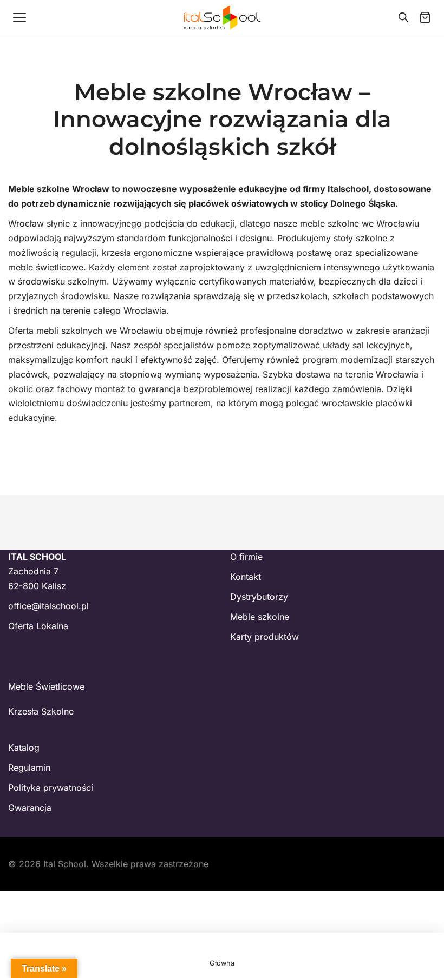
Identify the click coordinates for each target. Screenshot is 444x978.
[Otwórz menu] (19, 17)
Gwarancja (29, 807)
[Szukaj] (403, 17)
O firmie (246, 556)
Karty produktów (264, 636)
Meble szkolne (259, 616)
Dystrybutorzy (259, 596)
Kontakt (245, 576)
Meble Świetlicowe (46, 686)
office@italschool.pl (48, 605)
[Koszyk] (425, 17)
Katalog (24, 747)
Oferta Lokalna (38, 625)
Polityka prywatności (50, 787)
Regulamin (29, 767)
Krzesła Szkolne (41, 711)
